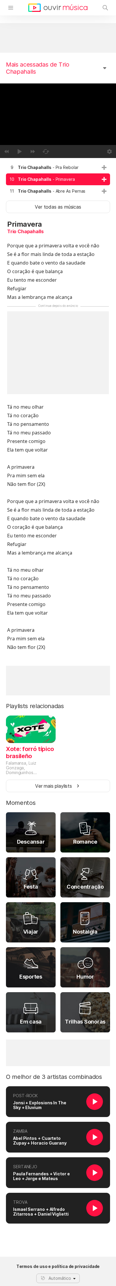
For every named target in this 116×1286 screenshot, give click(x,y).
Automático (59, 1278)
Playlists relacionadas (35, 706)
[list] (58, 179)
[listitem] (58, 167)
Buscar (105, 7)
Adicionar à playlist (104, 167)
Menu (10, 7)
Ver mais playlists (53, 786)
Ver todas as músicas (58, 207)
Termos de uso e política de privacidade (58, 1266)
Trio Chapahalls (25, 231)
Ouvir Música (57, 8)
